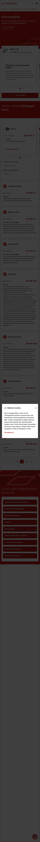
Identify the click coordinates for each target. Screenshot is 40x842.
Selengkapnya (9, 432)
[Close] (35, 408)
